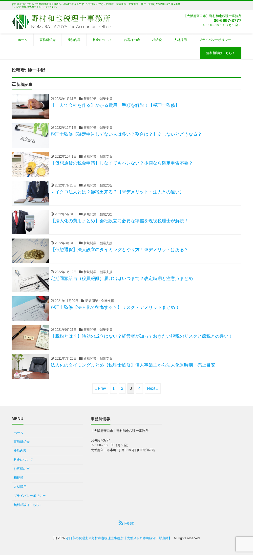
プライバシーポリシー (215, 40)
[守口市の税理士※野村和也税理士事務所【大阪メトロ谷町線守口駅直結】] (61, 21)
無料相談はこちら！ (220, 53)
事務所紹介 (48, 40)
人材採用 (180, 40)
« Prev (100, 388)
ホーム (22, 40)
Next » (152, 388)
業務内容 (74, 40)
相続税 (157, 40)
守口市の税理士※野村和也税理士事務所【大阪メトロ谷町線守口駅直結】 (119, 538)
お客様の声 (132, 40)
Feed (128, 523)
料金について (102, 40)
